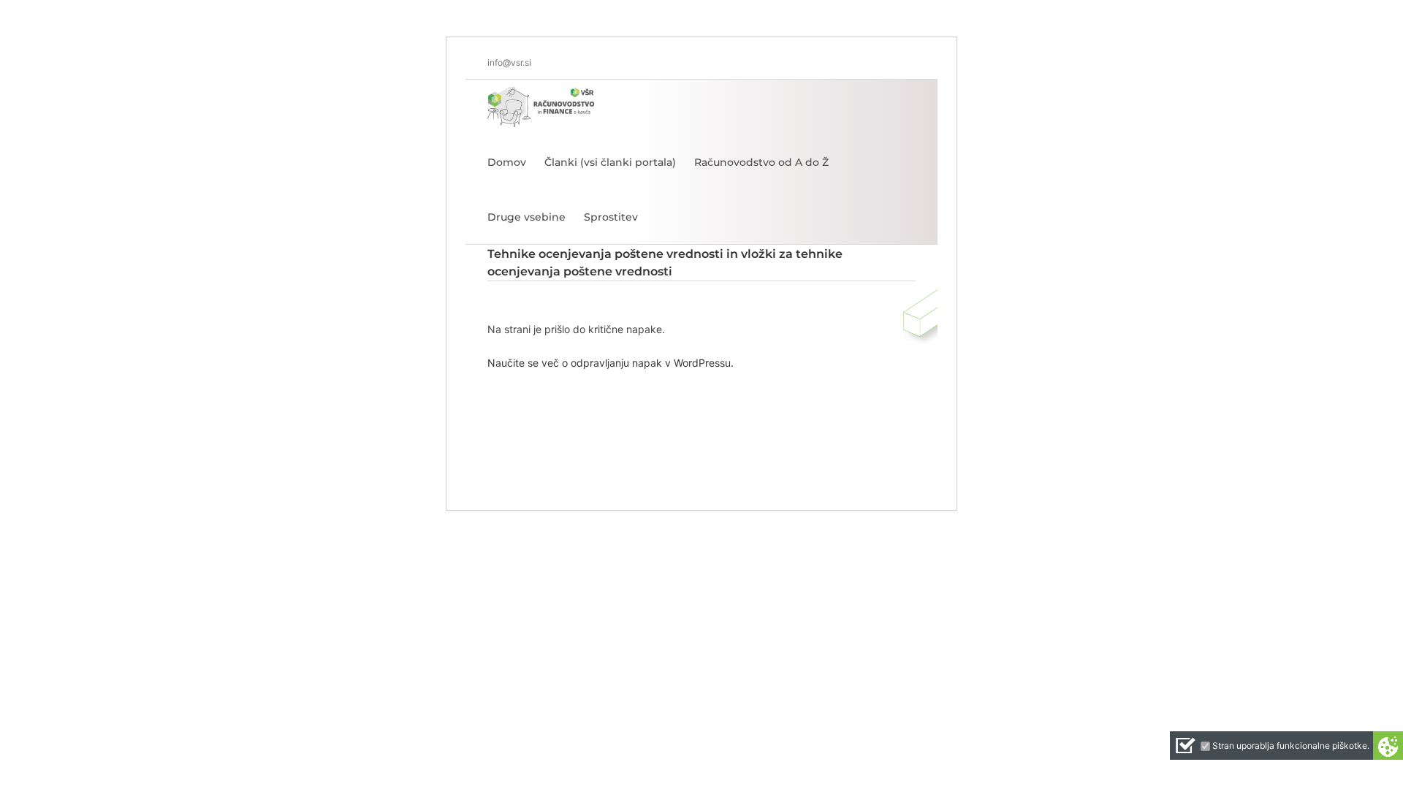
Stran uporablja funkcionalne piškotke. (1290, 745)
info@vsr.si (509, 62)
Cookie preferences (1388, 745)
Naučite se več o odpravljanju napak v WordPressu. (610, 363)
